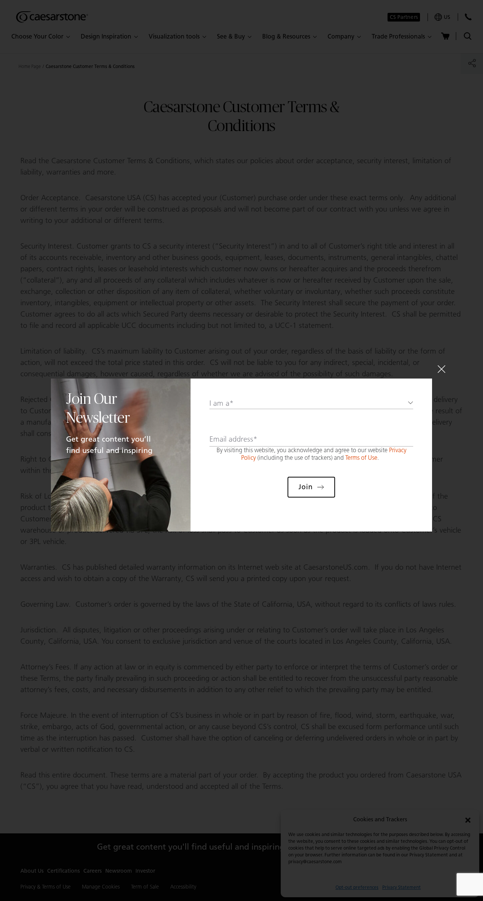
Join (305, 487)
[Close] (441, 369)
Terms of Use (361, 457)
